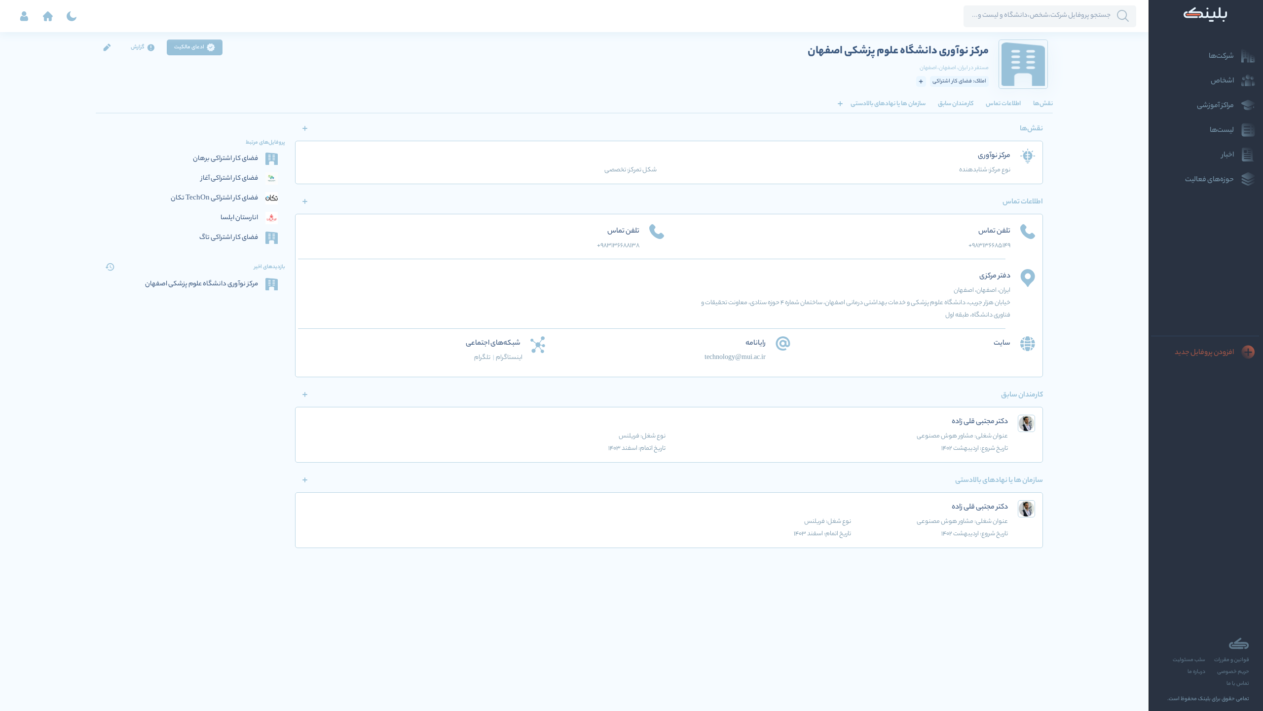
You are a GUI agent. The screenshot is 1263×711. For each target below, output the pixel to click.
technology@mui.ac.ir (735, 358)
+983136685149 (989, 245)
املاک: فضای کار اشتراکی (959, 81)
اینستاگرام (509, 358)
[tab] (1043, 104)
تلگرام (484, 358)
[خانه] (48, 16)
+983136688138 (618, 245)
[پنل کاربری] (24, 16)
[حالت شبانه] (71, 16)
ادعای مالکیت (189, 47)
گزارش (138, 47)
